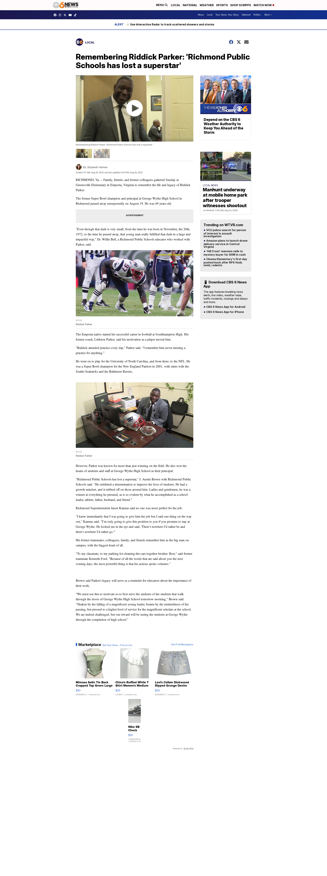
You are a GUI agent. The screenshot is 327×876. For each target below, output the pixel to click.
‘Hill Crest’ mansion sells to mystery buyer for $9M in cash (225, 253)
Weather (207, 5)
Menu (160, 5)
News (201, 15)
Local (175, 5)
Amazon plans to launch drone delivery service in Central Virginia (225, 243)
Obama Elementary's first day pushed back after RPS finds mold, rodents (225, 262)
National (190, 5)
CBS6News (56, 15)
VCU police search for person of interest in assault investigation (225, 233)
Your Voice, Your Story (227, 15)
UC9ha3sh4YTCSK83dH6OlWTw (71, 15)
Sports (222, 5)
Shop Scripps (240, 5)
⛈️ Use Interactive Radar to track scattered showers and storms (170, 24)
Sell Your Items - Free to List (117, 645)
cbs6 (61, 15)
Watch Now (262, 5)
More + (268, 15)
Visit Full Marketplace (182, 644)
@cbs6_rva (76, 15)
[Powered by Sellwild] (188, 748)
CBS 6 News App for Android (225, 306)
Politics (257, 15)
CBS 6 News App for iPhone (225, 312)
